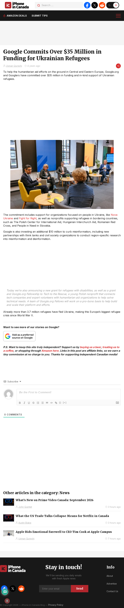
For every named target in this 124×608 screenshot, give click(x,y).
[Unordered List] (42, 403)
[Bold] (20, 403)
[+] (65, 402)
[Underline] (29, 403)
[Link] (56, 403)
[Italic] (24, 403)
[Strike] (33, 403)
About (110, 575)
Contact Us (112, 591)
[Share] (118, 65)
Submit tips (40, 15)
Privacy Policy (55, 604)
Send (79, 588)
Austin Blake (24, 522)
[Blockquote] (47, 403)
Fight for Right (27, 218)
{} (60, 402)
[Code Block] (51, 403)
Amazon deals (17, 15)
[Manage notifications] (7, 600)
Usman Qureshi (14, 65)
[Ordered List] (38, 403)
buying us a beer (90, 347)
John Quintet (25, 506)
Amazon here (50, 350)
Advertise (112, 583)
